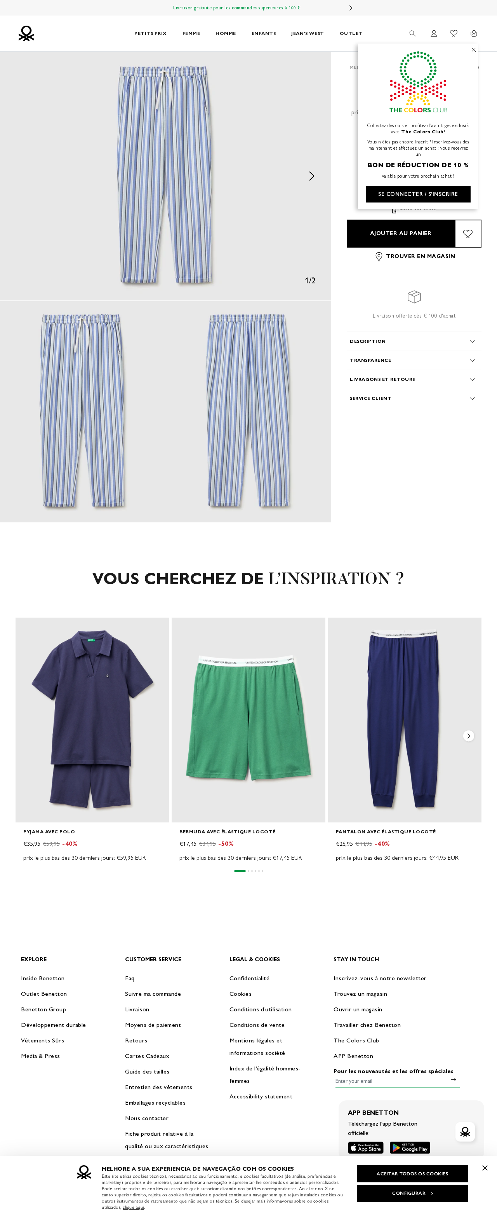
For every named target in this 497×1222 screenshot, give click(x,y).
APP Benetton (353, 1056)
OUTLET (351, 33)
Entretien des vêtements (159, 1087)
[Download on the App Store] (366, 1148)
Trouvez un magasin (360, 993)
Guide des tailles (147, 1071)
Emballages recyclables (155, 1102)
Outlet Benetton (44, 993)
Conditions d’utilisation (260, 1009)
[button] (165, 176)
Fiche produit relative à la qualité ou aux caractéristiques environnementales (167, 1146)
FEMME (191, 33)
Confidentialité (249, 978)
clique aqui (133, 1207)
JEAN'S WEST (307, 33)
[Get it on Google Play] (410, 1148)
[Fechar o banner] (485, 1168)
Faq (130, 978)
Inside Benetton (43, 978)
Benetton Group (43, 1009)
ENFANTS (264, 33)
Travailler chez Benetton (367, 1024)
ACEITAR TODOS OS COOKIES (412, 1174)
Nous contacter (147, 1118)
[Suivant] (351, 8)
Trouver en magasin (420, 256)
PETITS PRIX (150, 33)
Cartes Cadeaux (147, 1056)
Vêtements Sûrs (42, 1040)
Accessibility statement (261, 1096)
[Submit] (453, 1079)
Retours (136, 1040)
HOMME (225, 33)
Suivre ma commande (153, 993)
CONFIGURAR (409, 1193)
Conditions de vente (257, 1024)
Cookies (240, 993)
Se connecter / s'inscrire (418, 194)
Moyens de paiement (153, 1024)
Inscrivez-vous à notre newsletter (380, 978)
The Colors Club (356, 1040)
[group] (92, 740)
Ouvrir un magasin (358, 1009)
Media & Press (40, 1056)
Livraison (137, 1009)
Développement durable (53, 1024)
